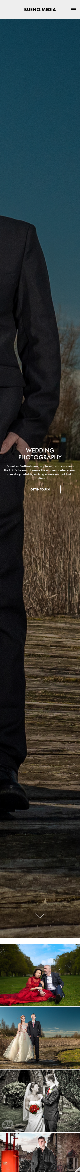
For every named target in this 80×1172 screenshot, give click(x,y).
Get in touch (40, 489)
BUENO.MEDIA (40, 9)
